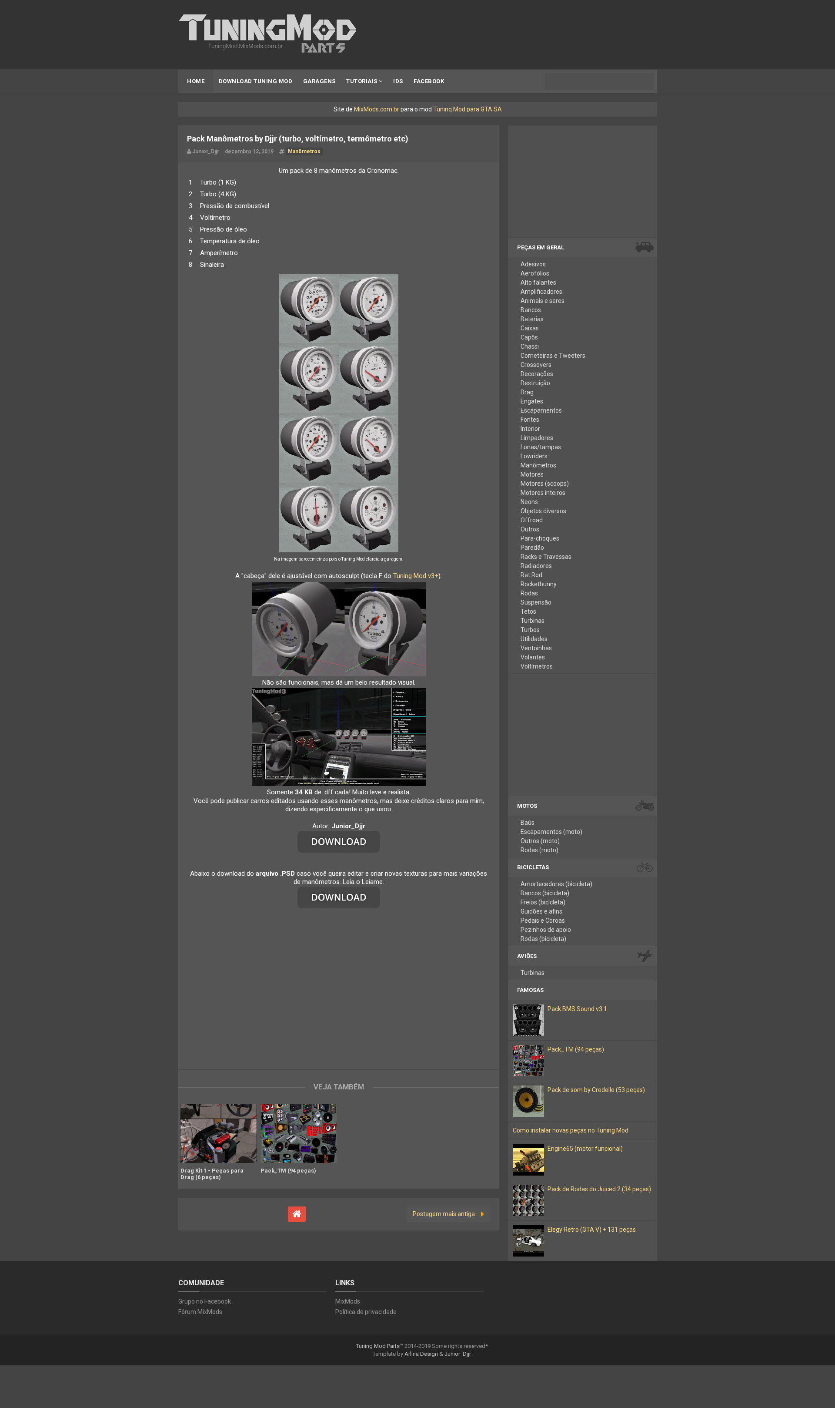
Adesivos (533, 264)
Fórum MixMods (200, 1311)
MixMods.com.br (376, 109)
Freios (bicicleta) (543, 902)
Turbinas (532, 620)
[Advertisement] (338, 986)
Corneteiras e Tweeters (553, 355)
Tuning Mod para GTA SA (467, 109)
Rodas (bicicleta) (543, 938)
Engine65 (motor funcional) (585, 1148)
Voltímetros (537, 666)
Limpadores (537, 437)
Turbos (530, 629)
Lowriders (534, 456)
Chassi (530, 346)
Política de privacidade (366, 1311)
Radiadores (536, 565)
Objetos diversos (543, 510)
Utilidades (534, 638)
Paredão (532, 547)
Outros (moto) (540, 840)
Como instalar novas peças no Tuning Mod (570, 1130)
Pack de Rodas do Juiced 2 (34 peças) (599, 1189)
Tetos (528, 611)
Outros (530, 529)
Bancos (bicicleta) (545, 893)
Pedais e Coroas (543, 920)
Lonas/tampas (541, 447)
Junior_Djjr (457, 1354)
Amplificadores (541, 291)
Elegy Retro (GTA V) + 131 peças (592, 1229)
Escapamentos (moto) (551, 831)
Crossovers (536, 364)
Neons (529, 501)
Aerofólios (535, 273)
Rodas (529, 593)
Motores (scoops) (545, 483)
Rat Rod (531, 574)
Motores (532, 474)
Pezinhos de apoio (546, 929)
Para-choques (540, 538)
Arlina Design (421, 1354)
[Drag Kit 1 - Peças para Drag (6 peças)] (218, 1133)
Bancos (531, 309)
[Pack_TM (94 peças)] (298, 1133)
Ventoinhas (536, 648)
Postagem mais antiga (444, 1213)
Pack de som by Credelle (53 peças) (596, 1089)
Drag (527, 392)
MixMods (347, 1301)
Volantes (533, 657)
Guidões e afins (541, 911)
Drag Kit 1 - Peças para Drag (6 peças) (212, 1173)
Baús (527, 822)
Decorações (537, 373)
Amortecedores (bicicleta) (556, 883)
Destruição (535, 383)
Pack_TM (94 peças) (288, 1170)
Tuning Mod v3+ (415, 576)
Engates (532, 401)
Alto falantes (538, 282)
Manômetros (538, 465)
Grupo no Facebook (204, 1301)
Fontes (530, 419)
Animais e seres (542, 300)
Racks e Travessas (546, 556)
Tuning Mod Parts (378, 1346)
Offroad (532, 520)
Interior (530, 428)
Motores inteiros (543, 492)
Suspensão (536, 602)
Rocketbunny (539, 584)
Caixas (530, 328)
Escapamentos (541, 410)
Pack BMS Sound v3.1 (577, 1008)
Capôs (529, 337)
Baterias (532, 319)
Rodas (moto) (539, 850)
